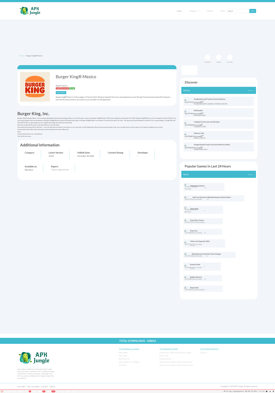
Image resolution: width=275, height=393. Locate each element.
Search (253, 11)
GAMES (209, 11)
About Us (52, 386)
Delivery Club (163, 356)
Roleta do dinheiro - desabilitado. (129, 362)
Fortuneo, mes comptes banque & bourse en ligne (175, 353)
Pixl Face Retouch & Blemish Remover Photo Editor (175, 362)
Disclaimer (44, 386)
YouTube (230, 62)
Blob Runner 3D (124, 359)
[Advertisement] (137, 36)
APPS (222, 11)
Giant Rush (122, 365)
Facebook (207, 62)
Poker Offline (123, 353)
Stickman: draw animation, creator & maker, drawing (176, 365)
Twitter (218, 62)
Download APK (61, 92)
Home (179, 11)
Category (192, 11)
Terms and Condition (33, 386)
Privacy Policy (21, 386)
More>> (251, 91)
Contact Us (203, 353)
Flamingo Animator (165, 359)
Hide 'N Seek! (123, 356)
